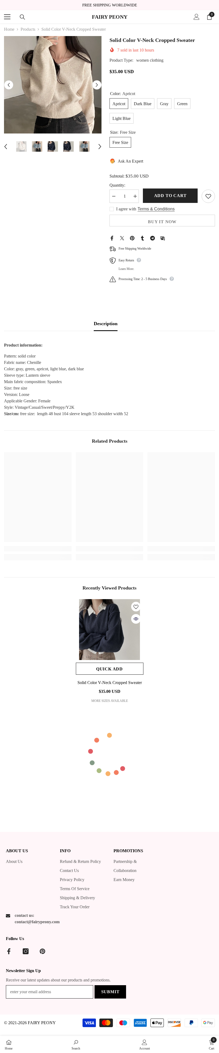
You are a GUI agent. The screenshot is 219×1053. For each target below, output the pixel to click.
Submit (110, 991)
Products (28, 29)
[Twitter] (122, 237)
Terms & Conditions (156, 209)
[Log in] (197, 17)
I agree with (126, 209)
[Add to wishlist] (208, 196)
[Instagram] (25, 951)
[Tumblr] (142, 237)
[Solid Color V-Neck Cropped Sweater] (109, 629)
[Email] (162, 237)
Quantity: (117, 185)
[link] (38, 548)
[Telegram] (152, 237)
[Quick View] (136, 619)
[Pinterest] (132, 237)
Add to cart (170, 195)
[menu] (7, 17)
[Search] (22, 17)
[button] (8, 84)
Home (9, 29)
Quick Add (109, 669)
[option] (52, 84)
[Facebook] (112, 237)
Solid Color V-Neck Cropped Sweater (109, 682)
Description (106, 323)
